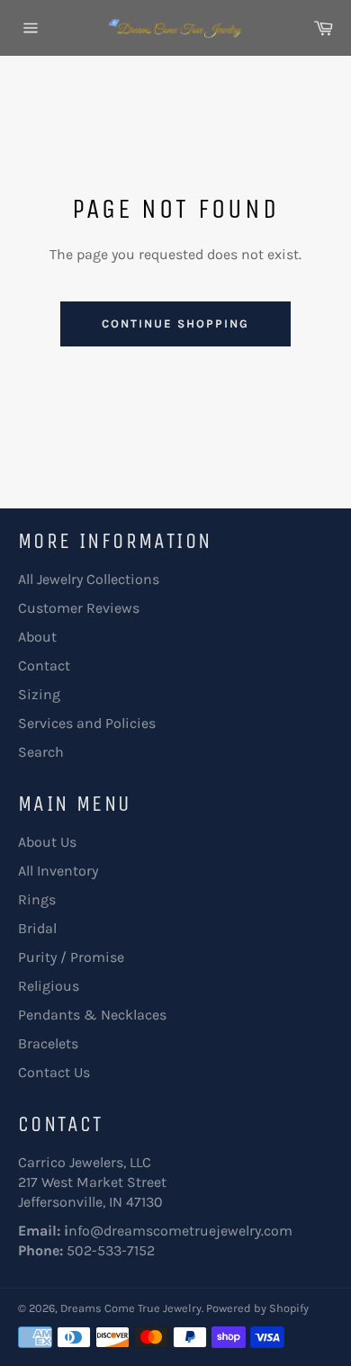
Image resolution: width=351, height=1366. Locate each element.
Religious (48, 985)
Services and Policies (87, 723)
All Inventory (58, 870)
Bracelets (48, 1043)
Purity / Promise (71, 957)
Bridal (37, 928)
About (37, 636)
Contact (44, 665)
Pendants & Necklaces (92, 1014)
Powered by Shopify (257, 1308)
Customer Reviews (79, 607)
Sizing (39, 694)
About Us (47, 841)
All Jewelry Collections (88, 579)
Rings (37, 899)
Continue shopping (175, 323)
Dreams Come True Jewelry (131, 1308)
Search (41, 751)
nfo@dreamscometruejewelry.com (180, 1230)
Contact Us (54, 1072)
